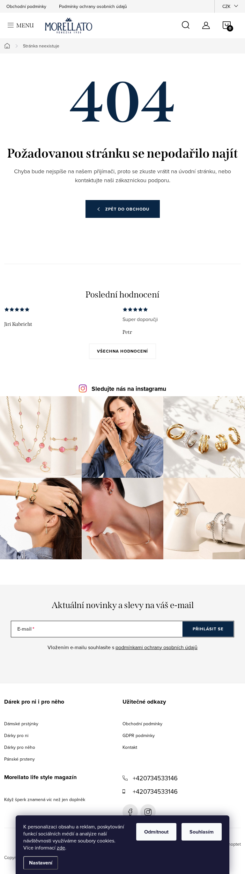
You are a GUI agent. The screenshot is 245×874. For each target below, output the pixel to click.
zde (61, 847)
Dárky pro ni (16, 735)
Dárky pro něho (19, 747)
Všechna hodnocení (122, 351)
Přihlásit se (208, 629)
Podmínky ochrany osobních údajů (93, 6)
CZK (226, 6)
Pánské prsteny (19, 759)
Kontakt (129, 747)
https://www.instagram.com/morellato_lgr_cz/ (148, 812)
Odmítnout (156, 831)
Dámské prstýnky (21, 724)
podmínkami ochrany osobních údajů (156, 647)
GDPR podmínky (138, 735)
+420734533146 (155, 778)
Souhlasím (201, 831)
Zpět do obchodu (127, 209)
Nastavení (40, 862)
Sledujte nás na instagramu (129, 388)
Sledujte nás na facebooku (130, 812)
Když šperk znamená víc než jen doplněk (44, 799)
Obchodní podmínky (26, 6)
